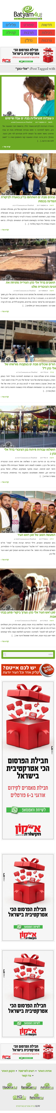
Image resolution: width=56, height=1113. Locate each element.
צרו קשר (26, 1075)
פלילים (11, 25)
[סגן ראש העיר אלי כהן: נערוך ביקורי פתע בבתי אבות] (28, 589)
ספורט (29, 25)
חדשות (46, 25)
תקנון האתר (8, 1071)
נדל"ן (29, 40)
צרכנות (46, 40)
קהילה (11, 32)
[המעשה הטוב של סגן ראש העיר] (28, 512)
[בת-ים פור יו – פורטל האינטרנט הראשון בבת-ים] (28, 9)
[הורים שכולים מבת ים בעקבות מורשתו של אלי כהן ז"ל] (28, 341)
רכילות (47, 32)
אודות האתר (45, 1071)
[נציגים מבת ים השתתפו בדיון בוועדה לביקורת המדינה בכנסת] (28, 174)
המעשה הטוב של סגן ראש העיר (36, 535)
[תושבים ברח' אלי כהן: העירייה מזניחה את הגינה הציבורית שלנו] (28, 259)
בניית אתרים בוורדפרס (25, 1106)
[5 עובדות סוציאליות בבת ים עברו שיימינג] (28, 96)
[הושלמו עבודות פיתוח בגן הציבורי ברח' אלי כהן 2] (28, 426)
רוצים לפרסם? (26, 1071)
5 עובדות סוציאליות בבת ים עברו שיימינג (29, 118)
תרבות (29, 32)
